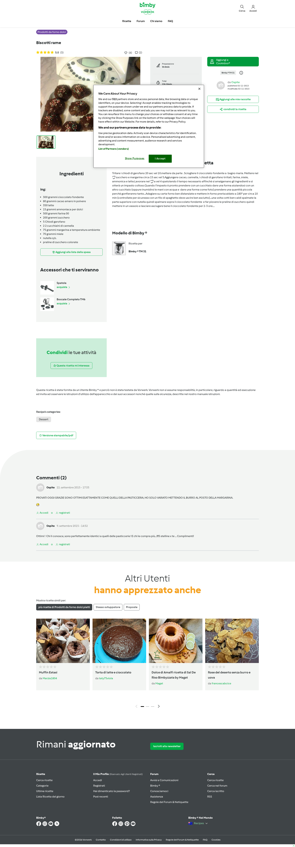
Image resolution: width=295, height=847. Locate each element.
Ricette (40, 774)
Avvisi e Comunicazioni (164, 780)
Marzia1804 (50, 678)
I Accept (160, 158)
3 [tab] (152, 706)
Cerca (211, 774)
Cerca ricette (44, 780)
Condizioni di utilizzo (121, 839)
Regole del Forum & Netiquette (169, 802)
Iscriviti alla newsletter (167, 746)
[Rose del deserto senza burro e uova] (232, 641)
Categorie (42, 785)
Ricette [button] (126, 21)
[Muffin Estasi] (63, 641)
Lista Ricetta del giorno (50, 796)
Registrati (99, 785)
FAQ (205, 839)
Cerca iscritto (215, 791)
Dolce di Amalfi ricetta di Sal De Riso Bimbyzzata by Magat (174, 674)
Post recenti (100, 796)
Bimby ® (155, 785)
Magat (159, 683)
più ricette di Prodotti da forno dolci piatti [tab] (64, 607)
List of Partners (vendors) (113, 148)
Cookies (216, 839)
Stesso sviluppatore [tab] (108, 607)
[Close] (199, 89)
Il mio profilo (118, 774)
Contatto (101, 839)
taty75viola (106, 678)
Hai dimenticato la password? (111, 791)
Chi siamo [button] (156, 21)
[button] (242, 8)
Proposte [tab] (131, 607)
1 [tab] (142, 706)
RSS (209, 796)
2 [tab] (147, 706)
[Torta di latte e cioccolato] (119, 641)
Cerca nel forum (217, 785)
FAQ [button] (170, 21)
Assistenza (156, 796)
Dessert (43, 419)
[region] (148, 126)
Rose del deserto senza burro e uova (229, 674)
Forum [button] (141, 21)
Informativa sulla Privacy (149, 839)
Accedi (97, 780)
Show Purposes (135, 158)
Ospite (235, 82)
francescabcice (221, 683)
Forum (154, 774)
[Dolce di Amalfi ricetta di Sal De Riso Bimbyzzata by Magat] (175, 641)
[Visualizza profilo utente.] (221, 85)
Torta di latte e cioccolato (113, 672)
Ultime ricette (44, 791)
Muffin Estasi (48, 672)
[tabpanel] (147, 664)
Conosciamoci (159, 791)
